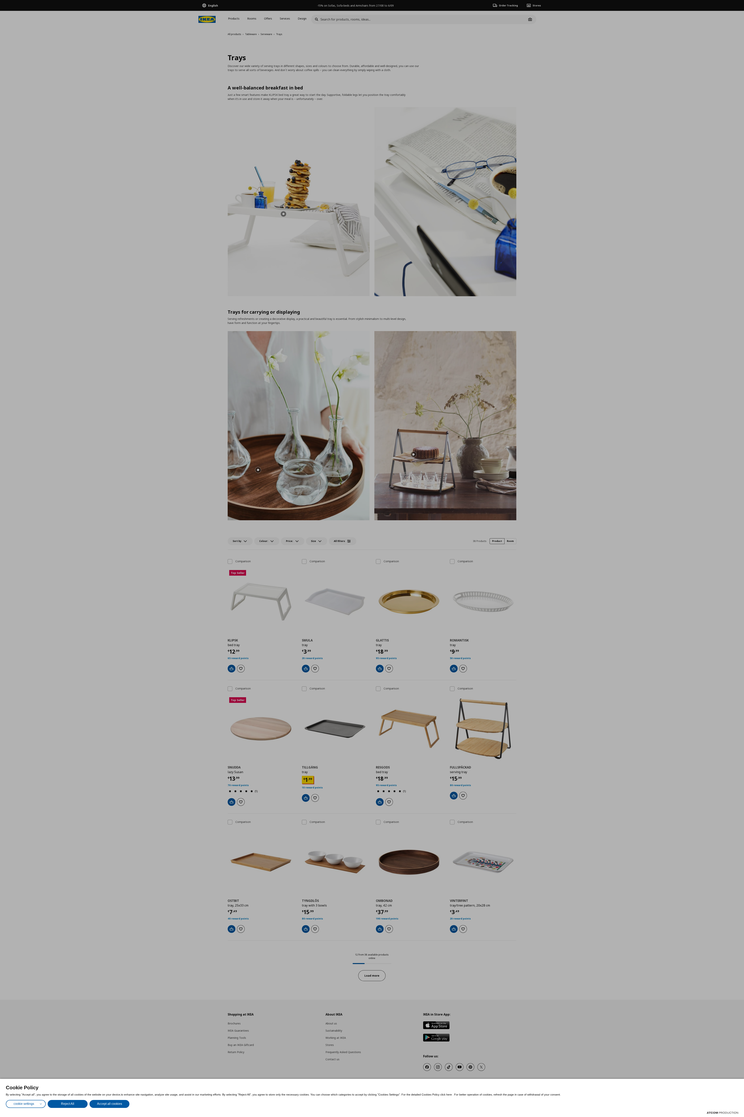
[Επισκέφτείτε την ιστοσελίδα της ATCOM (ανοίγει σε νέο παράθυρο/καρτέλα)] (722, 1112)
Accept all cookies (109, 1103)
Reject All (67, 1103)
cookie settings (24, 1103)
